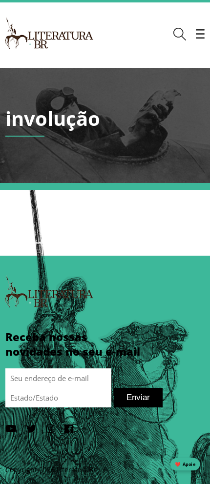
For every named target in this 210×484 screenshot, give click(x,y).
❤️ (185, 464)
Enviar (138, 397)
